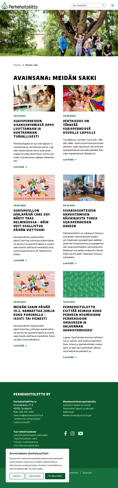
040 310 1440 (26, 412)
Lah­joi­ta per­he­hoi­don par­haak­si (31, 435)
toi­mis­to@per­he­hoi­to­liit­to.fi (28, 415)
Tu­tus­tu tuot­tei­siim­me (26, 442)
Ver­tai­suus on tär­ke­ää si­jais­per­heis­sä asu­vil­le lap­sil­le (79, 126)
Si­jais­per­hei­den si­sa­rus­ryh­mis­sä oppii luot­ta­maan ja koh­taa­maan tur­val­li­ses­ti (34, 128)
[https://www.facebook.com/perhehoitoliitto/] (66, 433)
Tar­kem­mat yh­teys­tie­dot (27, 418)
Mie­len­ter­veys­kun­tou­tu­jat (77, 415)
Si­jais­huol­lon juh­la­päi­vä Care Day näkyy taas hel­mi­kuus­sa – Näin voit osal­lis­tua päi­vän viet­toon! (32, 220)
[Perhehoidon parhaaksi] (19, 5)
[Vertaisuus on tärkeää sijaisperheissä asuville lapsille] (83, 98)
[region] (37, 465)
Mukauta (17, 476)
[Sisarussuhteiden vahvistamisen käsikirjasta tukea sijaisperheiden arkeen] (83, 188)
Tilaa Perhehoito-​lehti (25, 438)
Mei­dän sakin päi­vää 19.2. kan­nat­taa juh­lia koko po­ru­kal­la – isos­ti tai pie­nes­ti (34, 312)
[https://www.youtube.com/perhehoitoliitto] (80, 433)
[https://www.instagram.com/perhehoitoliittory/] (73, 433)
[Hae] (103, 5)
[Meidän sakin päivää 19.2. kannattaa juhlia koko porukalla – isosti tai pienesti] (34, 284)
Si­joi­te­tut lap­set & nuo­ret (77, 405)
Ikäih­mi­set (68, 412)
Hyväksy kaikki (55, 476)
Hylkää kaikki (35, 476)
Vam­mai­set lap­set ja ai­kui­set (78, 408)
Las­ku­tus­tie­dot (22, 422)
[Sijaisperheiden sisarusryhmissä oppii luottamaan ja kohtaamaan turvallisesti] (34, 98)
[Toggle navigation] (112, 5)
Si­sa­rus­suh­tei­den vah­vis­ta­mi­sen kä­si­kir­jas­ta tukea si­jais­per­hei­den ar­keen (80, 218)
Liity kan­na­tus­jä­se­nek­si (26, 445)
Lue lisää (19, 167)
